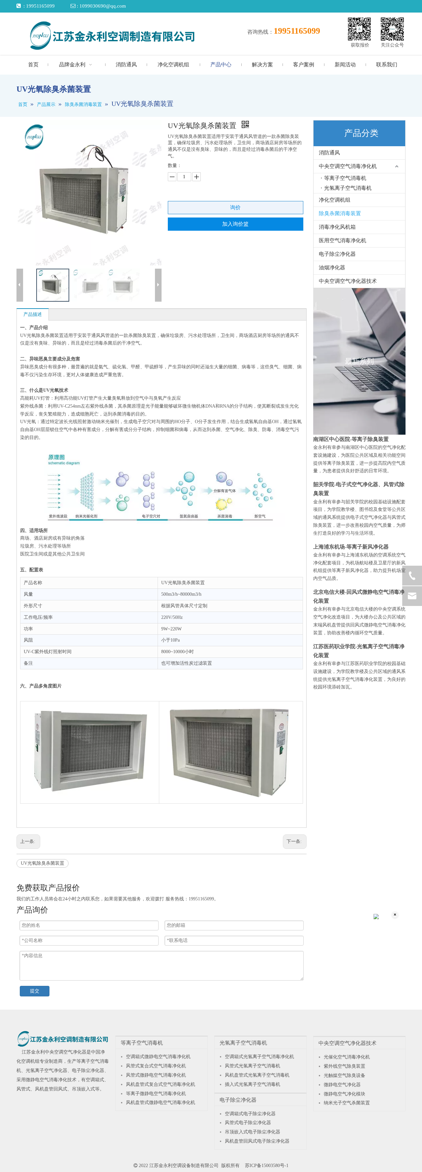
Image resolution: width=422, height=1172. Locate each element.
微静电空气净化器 (342, 1084)
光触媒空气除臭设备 (344, 1075)
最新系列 (359, 361)
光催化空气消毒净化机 (347, 1057)
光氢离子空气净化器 (46, 1070)
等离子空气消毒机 (345, 178)
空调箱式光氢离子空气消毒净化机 (259, 1056)
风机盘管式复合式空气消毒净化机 (160, 1084)
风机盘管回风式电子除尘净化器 (257, 1141)
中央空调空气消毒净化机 (348, 166)
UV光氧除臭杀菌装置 (42, 863)
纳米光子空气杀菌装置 (347, 1102)
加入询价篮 (235, 224)
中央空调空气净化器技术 (348, 281)
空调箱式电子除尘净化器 (250, 1113)
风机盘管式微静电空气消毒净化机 (160, 1102)
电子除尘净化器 (337, 254)
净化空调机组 (334, 200)
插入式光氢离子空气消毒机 (252, 1084)
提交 (34, 990)
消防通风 (329, 152)
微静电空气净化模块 (344, 1093)
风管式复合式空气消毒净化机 (156, 1065)
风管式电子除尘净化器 (248, 1122)
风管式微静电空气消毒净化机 (156, 1075)
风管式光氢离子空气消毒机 (252, 1065)
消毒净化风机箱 (337, 227)
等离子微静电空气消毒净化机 (156, 1093)
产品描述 (32, 314)
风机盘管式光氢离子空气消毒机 (257, 1075)
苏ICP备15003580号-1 (266, 1165)
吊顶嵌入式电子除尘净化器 (252, 1131)
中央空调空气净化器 (65, 1052)
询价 (235, 207)
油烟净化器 (332, 267)
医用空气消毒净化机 (342, 240)
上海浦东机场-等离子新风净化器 (351, 547)
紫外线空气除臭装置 (344, 1066)
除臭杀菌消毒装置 (340, 213)
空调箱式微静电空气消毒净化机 (158, 1056)
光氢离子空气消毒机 (348, 188)
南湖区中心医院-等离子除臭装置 (351, 439)
